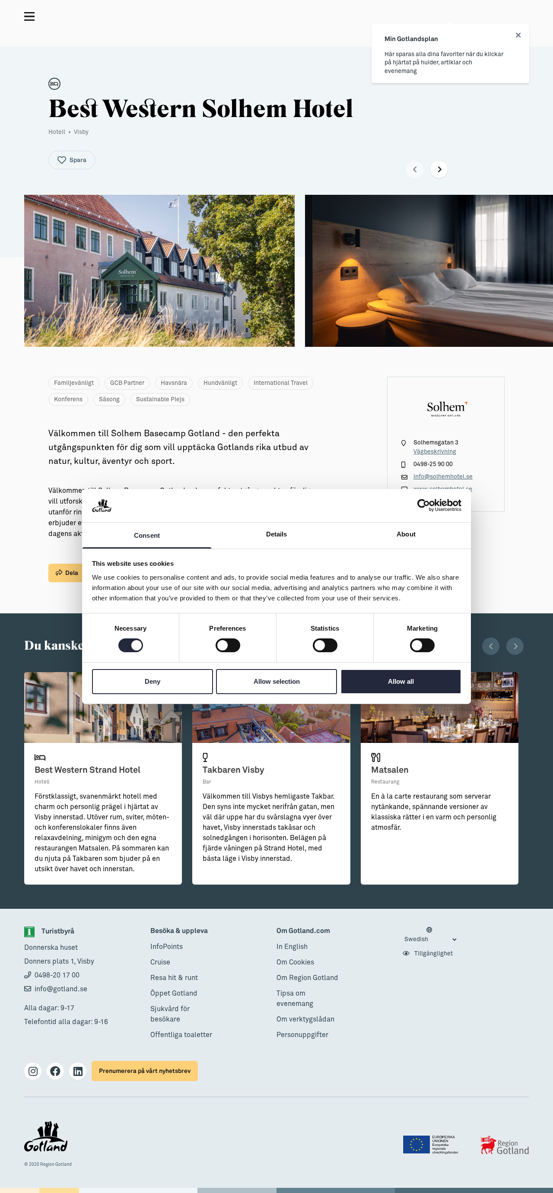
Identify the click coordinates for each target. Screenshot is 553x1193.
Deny (152, 681)
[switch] (228, 645)
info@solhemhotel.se (443, 477)
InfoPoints (166, 946)
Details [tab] (276, 534)
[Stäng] (518, 35)
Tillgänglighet (433, 954)
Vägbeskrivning (434, 452)
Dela (71, 573)
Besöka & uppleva (179, 931)
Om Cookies (295, 962)
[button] (414, 169)
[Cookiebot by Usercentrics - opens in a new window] (423, 505)
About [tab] (406, 534)
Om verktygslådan (305, 1019)
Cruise (160, 962)
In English (292, 946)
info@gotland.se (61, 989)
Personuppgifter (302, 1034)
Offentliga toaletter (181, 1034)
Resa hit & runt (174, 977)
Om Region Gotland (307, 977)
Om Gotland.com (303, 931)
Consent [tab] (147, 535)
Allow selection (277, 681)
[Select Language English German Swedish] (430, 935)
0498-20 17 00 (57, 975)
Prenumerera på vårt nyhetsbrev (145, 1071)
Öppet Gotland (173, 993)
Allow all (401, 681)
